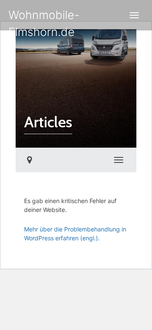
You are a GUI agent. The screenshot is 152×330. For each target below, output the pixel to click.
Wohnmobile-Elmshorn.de (43, 19)
